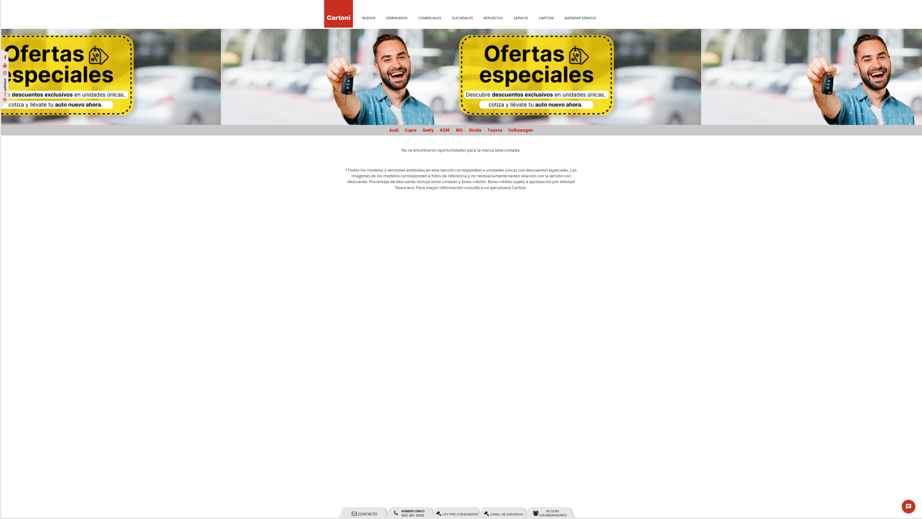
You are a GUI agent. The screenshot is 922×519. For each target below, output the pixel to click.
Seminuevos (396, 18)
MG (459, 130)
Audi (394, 130)
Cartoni (546, 18)
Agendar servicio (580, 18)
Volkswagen (520, 130)
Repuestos (493, 18)
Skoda (475, 130)
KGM (445, 130)
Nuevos (369, 18)
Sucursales (462, 18)
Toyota (494, 130)
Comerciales (429, 18)
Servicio (521, 18)
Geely (428, 130)
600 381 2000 (413, 513)
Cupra (411, 130)
